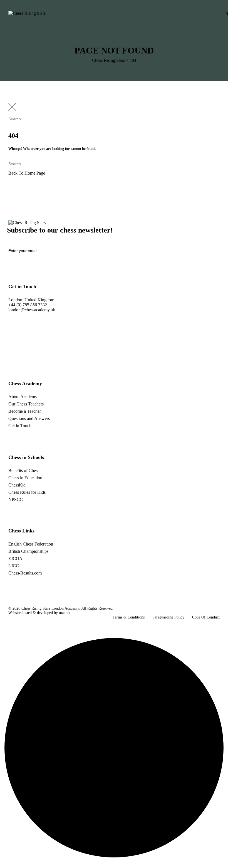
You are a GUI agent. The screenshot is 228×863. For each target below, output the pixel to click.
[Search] (218, 134)
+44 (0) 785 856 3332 (27, 304)
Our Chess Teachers (26, 404)
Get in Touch (19, 425)
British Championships (28, 551)
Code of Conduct (206, 617)
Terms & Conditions (129, 617)
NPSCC (15, 499)
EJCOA (15, 558)
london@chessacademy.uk (31, 309)
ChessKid (17, 485)
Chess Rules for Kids (27, 492)
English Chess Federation (30, 544)
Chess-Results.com (25, 573)
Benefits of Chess (23, 470)
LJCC (13, 565)
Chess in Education (25, 477)
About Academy (22, 396)
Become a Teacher (24, 411)
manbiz (64, 613)
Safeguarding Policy (168, 617)
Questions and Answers (29, 418)
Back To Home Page (26, 173)
